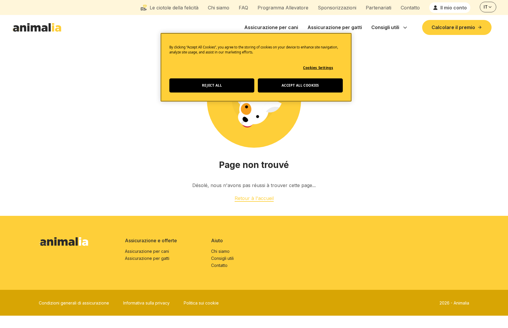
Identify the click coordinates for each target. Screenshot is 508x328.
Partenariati (378, 8)
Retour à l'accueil (254, 198)
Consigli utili (385, 27)
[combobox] (488, 7)
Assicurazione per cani (271, 27)
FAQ (243, 8)
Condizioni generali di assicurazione (74, 302)
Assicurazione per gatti (335, 27)
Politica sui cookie (201, 302)
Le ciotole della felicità (174, 8)
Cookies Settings (318, 67)
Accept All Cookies (300, 85)
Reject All (212, 85)
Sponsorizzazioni (337, 8)
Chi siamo (218, 8)
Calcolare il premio (453, 27)
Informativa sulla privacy (146, 302)
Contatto (410, 8)
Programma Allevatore (283, 8)
